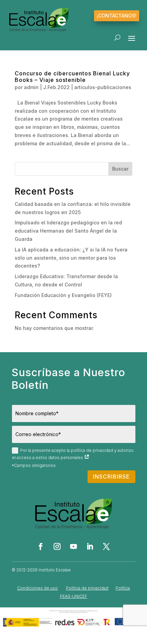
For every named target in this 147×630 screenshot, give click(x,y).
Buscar (120, 169)
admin (31, 87)
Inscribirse (111, 476)
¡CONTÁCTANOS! (116, 15)
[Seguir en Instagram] (57, 546)
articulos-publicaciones (102, 87)
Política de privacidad (87, 588)
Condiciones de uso (37, 588)
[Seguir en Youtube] (73, 546)
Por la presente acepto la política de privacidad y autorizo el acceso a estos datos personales (73, 454)
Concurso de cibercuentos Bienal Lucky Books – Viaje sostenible (72, 76)
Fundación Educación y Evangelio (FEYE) (63, 295)
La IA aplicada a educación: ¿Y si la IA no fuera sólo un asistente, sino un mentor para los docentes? (71, 258)
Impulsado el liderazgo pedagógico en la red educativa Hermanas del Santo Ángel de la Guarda (68, 231)
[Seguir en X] (106, 546)
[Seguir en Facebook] (41, 546)
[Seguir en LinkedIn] (90, 546)
